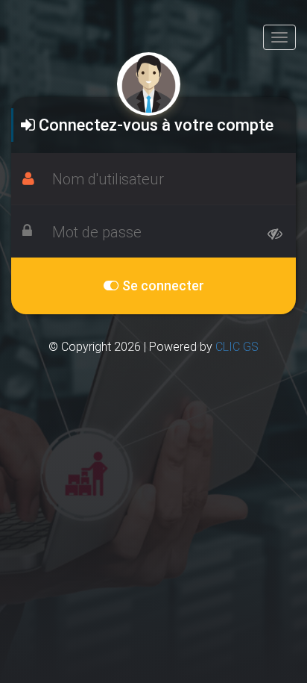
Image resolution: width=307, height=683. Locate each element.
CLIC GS (237, 346)
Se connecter (161, 285)
